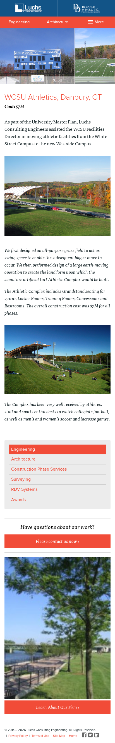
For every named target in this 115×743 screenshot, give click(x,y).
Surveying (21, 479)
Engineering (19, 22)
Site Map (59, 736)
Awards (18, 500)
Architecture (57, 22)
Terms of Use (40, 736)
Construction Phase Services (39, 469)
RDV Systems (24, 489)
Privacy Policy (18, 736)
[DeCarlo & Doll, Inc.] (86, 8)
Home (73, 736)
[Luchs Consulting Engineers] (29, 8)
